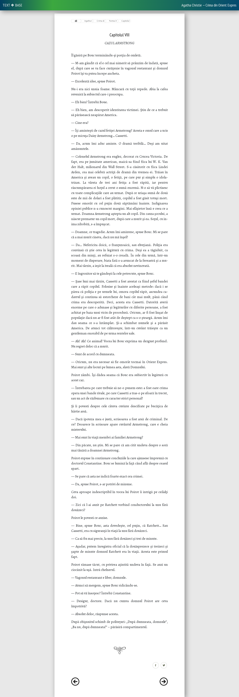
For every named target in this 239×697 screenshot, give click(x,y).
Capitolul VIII (125, 21)
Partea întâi (113, 21)
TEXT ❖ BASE (12, 5)
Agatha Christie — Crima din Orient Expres (208, 5)
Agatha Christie (88, 21)
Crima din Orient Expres (101, 21)
